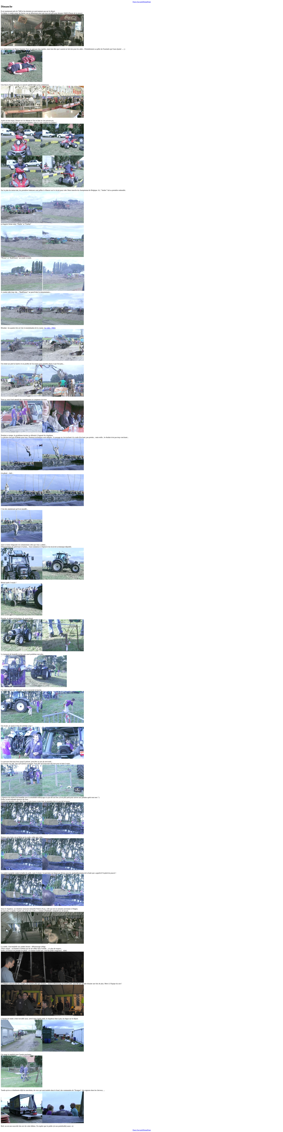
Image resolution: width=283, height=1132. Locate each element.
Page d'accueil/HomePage (142, 2)
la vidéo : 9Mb (50, 328)
